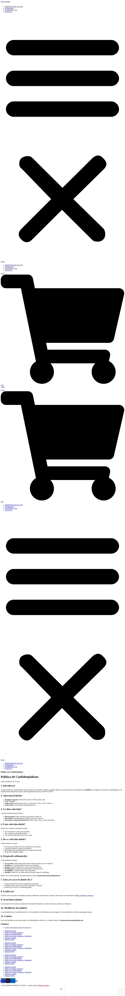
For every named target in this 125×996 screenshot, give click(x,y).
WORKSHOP (9, 8)
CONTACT (8, 12)
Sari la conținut (5, 1)
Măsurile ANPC (10, 939)
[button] (62, 138)
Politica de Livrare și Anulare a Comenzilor (18, 936)
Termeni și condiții (10, 938)
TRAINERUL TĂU (11, 10)
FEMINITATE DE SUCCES (14, 6)
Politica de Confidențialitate (13, 934)
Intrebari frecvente (10, 931)
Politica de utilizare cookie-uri (84, 895)
